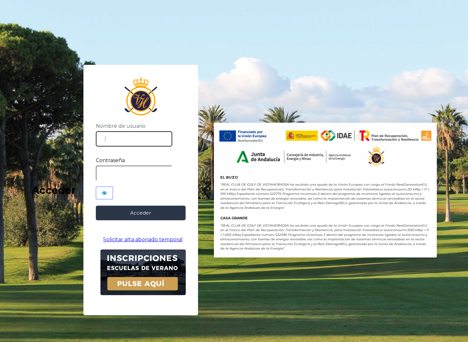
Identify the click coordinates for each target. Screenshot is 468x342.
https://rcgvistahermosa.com (140, 96)
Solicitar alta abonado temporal (143, 239)
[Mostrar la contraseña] (104, 193)
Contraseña (110, 160)
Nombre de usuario (120, 126)
